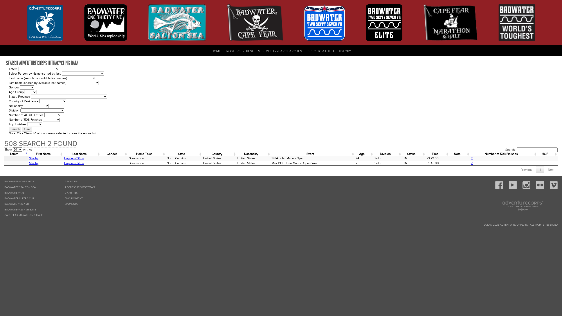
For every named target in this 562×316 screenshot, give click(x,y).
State (181, 154)
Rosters (233, 51)
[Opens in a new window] (499, 188)
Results (253, 51)
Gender (112, 154)
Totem (14, 154)
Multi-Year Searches (284, 51)
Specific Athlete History (329, 51)
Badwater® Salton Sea (20, 187)
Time (435, 154)
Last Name (79, 154)
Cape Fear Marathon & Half (23, 215)
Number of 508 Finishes (501, 154)
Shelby (33, 158)
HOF (545, 154)
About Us (71, 181)
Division (385, 154)
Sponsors (71, 204)
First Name (43, 154)
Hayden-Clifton (74, 158)
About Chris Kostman (80, 187)
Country (217, 154)
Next (551, 170)
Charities (71, 192)
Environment (74, 198)
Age (362, 154)
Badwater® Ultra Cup (19, 198)
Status (411, 154)
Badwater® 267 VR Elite (20, 209)
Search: (510, 150)
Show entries (18, 149)
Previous (526, 170)
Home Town (144, 154)
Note (457, 154)
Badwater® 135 (14, 192)
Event (310, 154)
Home (216, 51)
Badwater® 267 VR (16, 204)
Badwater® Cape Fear (19, 181)
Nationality (251, 154)
